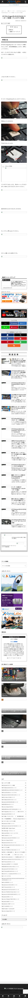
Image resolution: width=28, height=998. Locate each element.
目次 (12, 27)
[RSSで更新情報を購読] (14, 345)
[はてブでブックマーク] (23, 609)
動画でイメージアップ (15, 31)
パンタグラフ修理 (6, 23)
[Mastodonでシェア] (11, 605)
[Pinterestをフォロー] (7, 342)
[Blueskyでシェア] (17, 605)
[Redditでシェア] (17, 609)
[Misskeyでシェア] (23, 605)
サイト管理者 (14, 641)
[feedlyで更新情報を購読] (20, 342)
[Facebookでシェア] (5, 609)
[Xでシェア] (5, 605)
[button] (22, 327)
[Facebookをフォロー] (7, 338)
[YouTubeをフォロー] (20, 338)
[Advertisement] (14, 963)
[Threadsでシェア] (11, 609)
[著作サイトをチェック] (7, 334)
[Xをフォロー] (20, 334)
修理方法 (11, 29)
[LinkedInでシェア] (17, 613)
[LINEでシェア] (5, 613)
